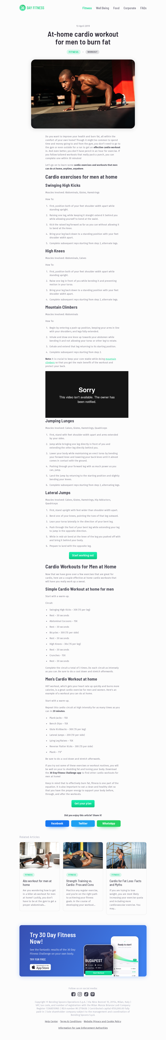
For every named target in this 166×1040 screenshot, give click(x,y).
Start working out (83, 555)
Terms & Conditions (71, 1021)
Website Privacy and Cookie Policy (102, 1021)
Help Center (51, 1021)
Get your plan (83, 803)
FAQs (143, 8)
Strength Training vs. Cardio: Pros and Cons (80, 883)
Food (116, 8)
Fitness (87, 8)
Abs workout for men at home (37, 883)
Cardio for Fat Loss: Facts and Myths (125, 883)
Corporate (130, 8)
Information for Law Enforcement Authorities (83, 1028)
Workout (92, 52)
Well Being (102, 8)
